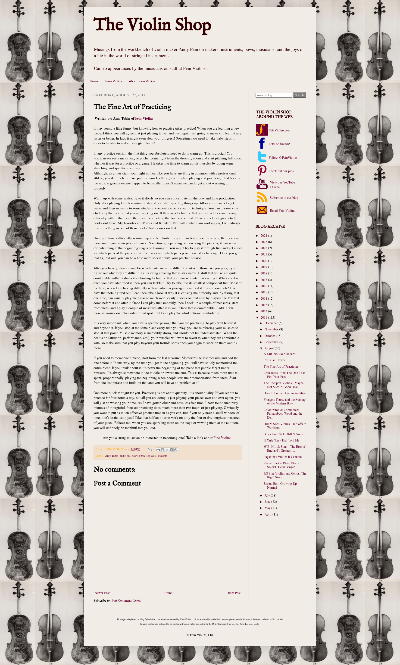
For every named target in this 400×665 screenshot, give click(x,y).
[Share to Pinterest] (175, 449)
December (272, 323)
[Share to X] (167, 449)
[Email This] (158, 449)
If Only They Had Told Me (281, 440)
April (268, 514)
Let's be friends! (279, 144)
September (272, 342)
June (268, 501)
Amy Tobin (111, 456)
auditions (125, 456)
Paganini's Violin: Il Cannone (283, 456)
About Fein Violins (142, 81)
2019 (264, 267)
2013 (264, 305)
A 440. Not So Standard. (280, 353)
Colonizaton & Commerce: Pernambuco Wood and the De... (283, 413)
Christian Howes (274, 360)
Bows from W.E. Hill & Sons (283, 434)
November (272, 329)
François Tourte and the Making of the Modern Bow (285, 401)
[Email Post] (150, 449)
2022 (264, 248)
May (268, 508)
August (270, 348)
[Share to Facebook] (171, 449)
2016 (264, 286)
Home (94, 81)
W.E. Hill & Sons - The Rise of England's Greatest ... (284, 448)
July (268, 495)
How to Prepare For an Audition (285, 393)
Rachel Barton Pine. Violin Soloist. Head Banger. (281, 465)
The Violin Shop (153, 25)
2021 (264, 254)
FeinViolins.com (280, 130)
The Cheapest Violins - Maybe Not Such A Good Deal (283, 385)
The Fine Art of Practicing (281, 366)
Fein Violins (113, 81)
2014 (264, 298)
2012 (264, 311)
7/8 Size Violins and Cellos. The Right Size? (285, 475)
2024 (264, 235)
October (270, 335)
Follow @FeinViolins (283, 157)
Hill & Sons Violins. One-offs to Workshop (285, 426)
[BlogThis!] (162, 449)
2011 (264, 317)
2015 (264, 292)
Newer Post (102, 592)
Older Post (234, 592)
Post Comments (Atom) (127, 600)
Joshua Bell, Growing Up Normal (280, 485)
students (162, 456)
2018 (264, 273)
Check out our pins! (282, 171)
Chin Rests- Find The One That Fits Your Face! (284, 374)
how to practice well (144, 456)
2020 (264, 260)
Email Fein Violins (282, 210)
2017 (264, 279)
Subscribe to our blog (283, 197)
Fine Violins (222, 437)
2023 (264, 241)
